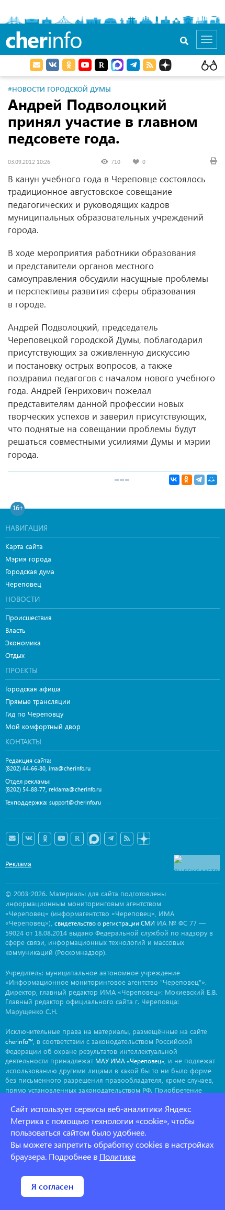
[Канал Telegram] (110, 838)
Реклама (18, 863)
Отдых (15, 655)
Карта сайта (24, 546)
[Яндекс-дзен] (143, 838)
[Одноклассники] (187, 480)
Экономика (23, 642)
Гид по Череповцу (34, 713)
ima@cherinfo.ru (70, 768)
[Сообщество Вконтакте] (28, 838)
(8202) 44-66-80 (25, 768)
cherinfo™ (19, 1042)
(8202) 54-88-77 (25, 789)
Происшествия (28, 617)
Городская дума (29, 571)
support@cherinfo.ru (75, 802)
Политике (117, 1156)
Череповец (23, 583)
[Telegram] (199, 480)
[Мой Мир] (212, 480)
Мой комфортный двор (43, 726)
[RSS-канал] (126, 838)
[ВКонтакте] (174, 480)
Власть (15, 629)
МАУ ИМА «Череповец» (129, 1061)
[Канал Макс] (117, 66)
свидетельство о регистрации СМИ (104, 923)
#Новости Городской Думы (59, 88)
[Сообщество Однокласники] (68, 65)
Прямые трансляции (38, 701)
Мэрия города (28, 558)
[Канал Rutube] (101, 65)
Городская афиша (33, 688)
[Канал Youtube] (85, 65)
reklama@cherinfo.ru (75, 789)
